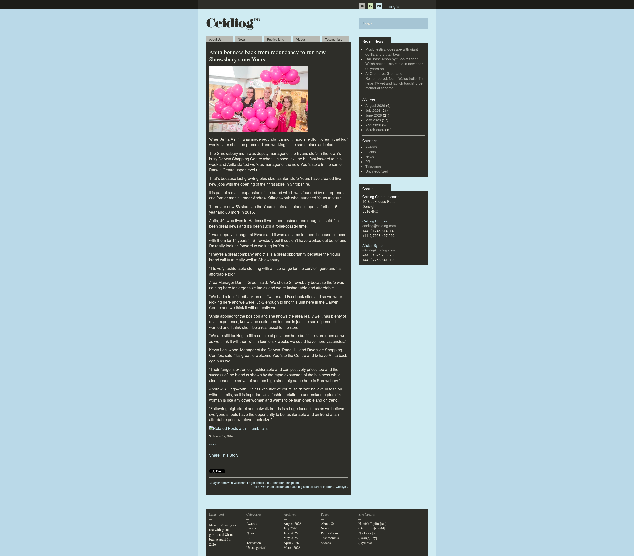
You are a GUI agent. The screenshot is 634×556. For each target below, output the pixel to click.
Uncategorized (376, 171)
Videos (301, 39)
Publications (275, 39)
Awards (371, 146)
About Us (215, 39)
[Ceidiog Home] (362, 6)
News (242, 39)
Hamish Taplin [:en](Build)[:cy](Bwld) (372, 526)
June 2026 (373, 115)
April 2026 (373, 124)
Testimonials (333, 39)
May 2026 (373, 119)
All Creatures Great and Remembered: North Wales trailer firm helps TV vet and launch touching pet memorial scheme (395, 80)
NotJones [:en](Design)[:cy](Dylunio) (368, 538)
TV (370, 6)
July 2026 (372, 110)
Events (370, 151)
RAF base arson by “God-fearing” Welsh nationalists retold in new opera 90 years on (395, 63)
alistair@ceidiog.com (378, 250)
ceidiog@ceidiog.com (379, 225)
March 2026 (374, 129)
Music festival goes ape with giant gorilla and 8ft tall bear (391, 51)
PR (379, 6)
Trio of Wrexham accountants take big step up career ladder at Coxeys (300, 486)
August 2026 (375, 105)
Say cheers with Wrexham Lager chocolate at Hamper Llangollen (254, 482)
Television (373, 166)
